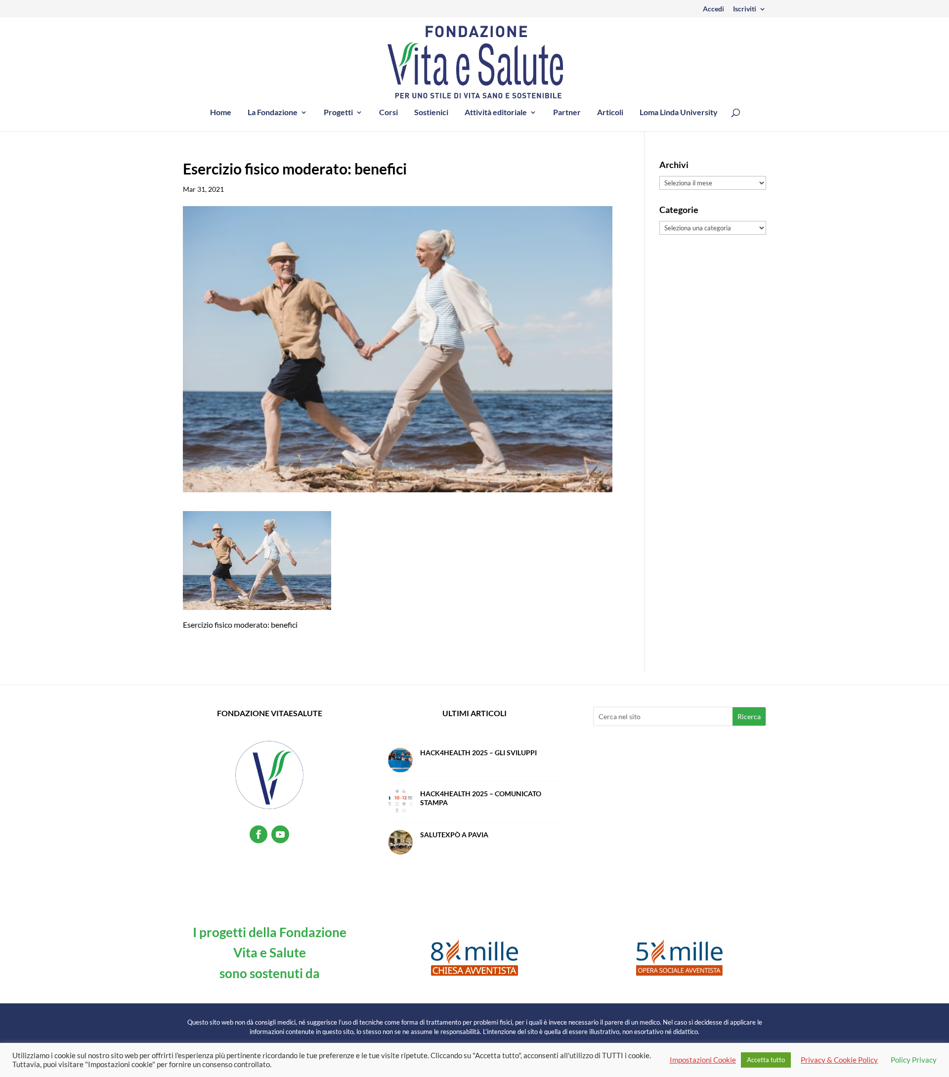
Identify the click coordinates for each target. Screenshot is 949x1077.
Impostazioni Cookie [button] (703, 1060)
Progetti (338, 113)
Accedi (713, 9)
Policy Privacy (914, 1060)
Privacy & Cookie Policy (839, 1060)
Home (220, 113)
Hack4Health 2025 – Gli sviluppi (478, 752)
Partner (567, 113)
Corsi (388, 113)
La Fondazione (273, 113)
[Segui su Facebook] (258, 834)
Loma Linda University (679, 113)
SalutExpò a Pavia (454, 834)
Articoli (610, 113)
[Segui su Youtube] (280, 834)
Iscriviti (744, 9)
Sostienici (431, 113)
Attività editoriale (496, 113)
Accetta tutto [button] (766, 1060)
